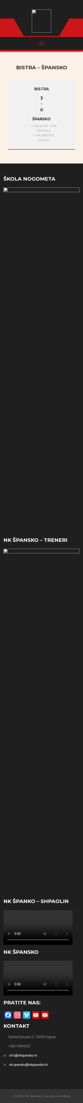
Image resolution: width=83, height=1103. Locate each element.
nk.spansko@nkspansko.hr (28, 1065)
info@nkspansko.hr (23, 1055)
